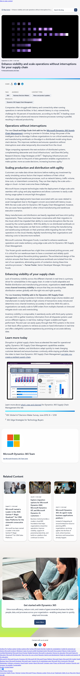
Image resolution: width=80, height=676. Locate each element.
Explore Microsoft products (8, 651)
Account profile (31, 651)
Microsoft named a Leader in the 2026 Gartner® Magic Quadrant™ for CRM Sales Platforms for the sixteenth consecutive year (15, 517)
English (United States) (6, 667)
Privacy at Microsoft (59, 663)
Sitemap (18, 673)
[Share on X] (19, 84)
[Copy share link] (12, 84)
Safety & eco (66, 673)
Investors (68, 663)
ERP (8, 95)
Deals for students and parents (69, 655)
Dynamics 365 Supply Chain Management (19, 102)
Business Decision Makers (21, 95)
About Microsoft (38, 663)
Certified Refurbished (6, 653)
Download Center (42, 651)
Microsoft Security (13, 659)
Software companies (14, 663)
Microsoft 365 (32, 659)
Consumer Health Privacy (7, 673)
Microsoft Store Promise (20, 653)
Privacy (34, 673)
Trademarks (58, 673)
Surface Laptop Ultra (23, 649)
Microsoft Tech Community (60, 661)
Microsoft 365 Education (13, 655)
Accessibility (9, 665)
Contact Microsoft (26, 673)
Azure (7, 661)
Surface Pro (3, 649)
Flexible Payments (33, 653)
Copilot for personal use (68, 649)
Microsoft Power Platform (44, 659)
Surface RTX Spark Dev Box (38, 649)
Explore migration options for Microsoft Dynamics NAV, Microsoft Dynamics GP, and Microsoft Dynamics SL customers (39, 508)
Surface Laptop (11, 649)
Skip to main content (6, 1)
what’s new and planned (31, 405)
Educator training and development (49, 655)
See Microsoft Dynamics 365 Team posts (15, 458)
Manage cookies (42, 673)
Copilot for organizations (53, 649)
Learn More (40, 622)
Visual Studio (24, 663)
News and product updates (41, 95)
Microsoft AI (3, 659)
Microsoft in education (45, 653)
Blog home (7, 10)
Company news (48, 663)
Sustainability (17, 665)
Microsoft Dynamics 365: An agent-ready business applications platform (64, 514)
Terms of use (50, 673)
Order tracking (71, 651)
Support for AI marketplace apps (41, 661)
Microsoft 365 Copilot (69, 659)
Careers (30, 663)
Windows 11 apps (22, 651)
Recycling (73, 673)
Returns (64, 651)
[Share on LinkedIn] (22, 84)
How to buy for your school (30, 655)
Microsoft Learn (26, 661)
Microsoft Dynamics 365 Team (11, 70)
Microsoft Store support (54, 651)
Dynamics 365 (23, 659)
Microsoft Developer (15, 661)
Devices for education (59, 653)
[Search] (75, 9)
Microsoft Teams (58, 659)
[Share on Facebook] (15, 84)
